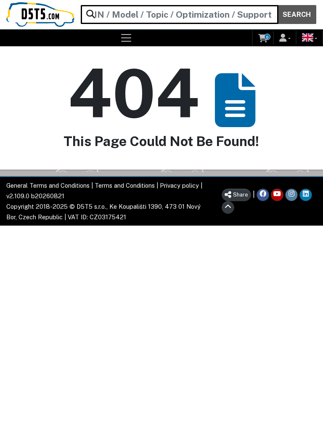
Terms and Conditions (125, 185)
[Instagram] (291, 195)
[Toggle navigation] (126, 37)
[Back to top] (228, 207)
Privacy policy (179, 185)
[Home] (40, 14)
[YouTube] (277, 195)
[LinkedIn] (305, 195)
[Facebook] (263, 195)
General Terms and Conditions (48, 185)
